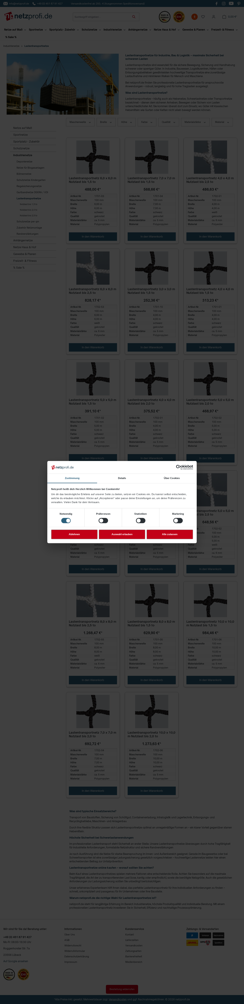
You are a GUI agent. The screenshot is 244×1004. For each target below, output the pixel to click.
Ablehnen (74, 534)
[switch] (103, 520)
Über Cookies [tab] (172, 478)
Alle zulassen (169, 534)
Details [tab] (122, 478)
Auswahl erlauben (122, 534)
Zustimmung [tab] (72, 478)
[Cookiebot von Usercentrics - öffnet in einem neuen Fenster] (178, 467)
